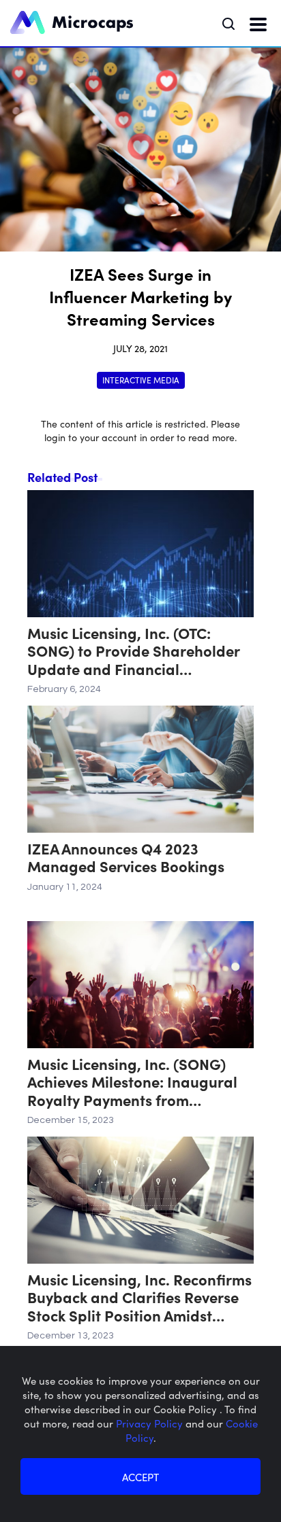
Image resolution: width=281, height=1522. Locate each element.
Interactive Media (140, 379)
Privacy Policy (151, 1423)
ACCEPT (140, 1477)
